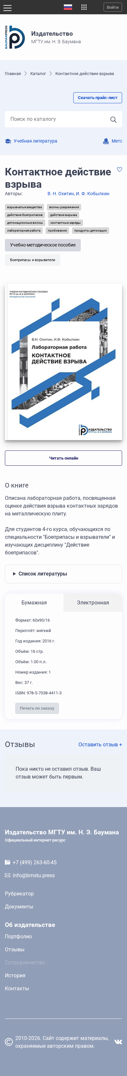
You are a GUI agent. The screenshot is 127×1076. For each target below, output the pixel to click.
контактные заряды (65, 222)
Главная (13, 73)
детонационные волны (25, 222)
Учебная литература (35, 141)
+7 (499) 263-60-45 (35, 862)
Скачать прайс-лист (98, 97)
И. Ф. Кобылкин (92, 193)
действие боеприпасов (25, 215)
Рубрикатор (19, 894)
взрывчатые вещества (24, 207)
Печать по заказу (37, 708)
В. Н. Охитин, (62, 193)
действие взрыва (63, 215)
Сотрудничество (25, 962)
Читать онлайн (63, 458)
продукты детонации (90, 230)
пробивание (57, 230)
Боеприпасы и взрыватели (32, 260)
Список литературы (43, 574)
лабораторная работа (23, 230)
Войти (113, 7)
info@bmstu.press (34, 875)
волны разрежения (64, 207)
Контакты (17, 988)
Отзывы (14, 949)
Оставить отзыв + (100, 744)
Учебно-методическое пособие (43, 245)
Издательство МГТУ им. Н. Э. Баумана (62, 836)
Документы (19, 907)
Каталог (38, 73)
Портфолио (18, 936)
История (15, 975)
